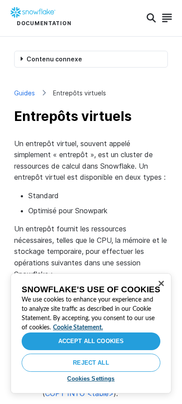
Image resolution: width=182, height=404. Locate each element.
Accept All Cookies (91, 341)
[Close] (161, 283)
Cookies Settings (90, 378)
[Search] (151, 18)
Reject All (91, 362)
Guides (24, 93)
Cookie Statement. (78, 328)
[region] (91, 333)
